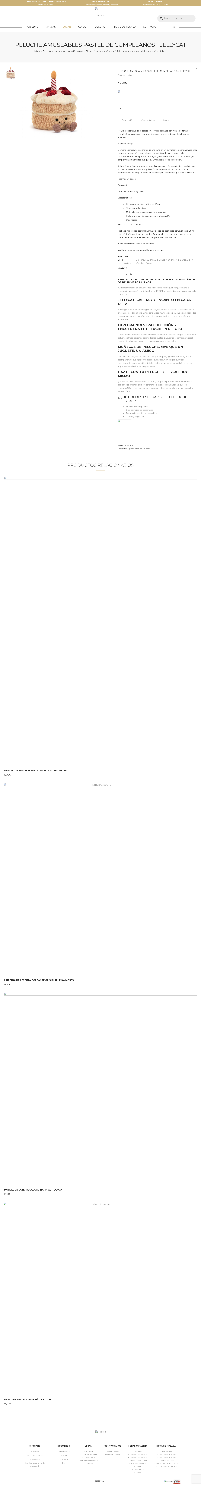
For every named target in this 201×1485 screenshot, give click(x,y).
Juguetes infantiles (105, 51)
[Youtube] (120, 1461)
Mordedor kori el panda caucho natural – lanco (36, 770)
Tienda (89, 51)
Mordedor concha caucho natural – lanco (33, 1189)
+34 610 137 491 (113, 1451)
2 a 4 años (160, 260)
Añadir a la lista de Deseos (120, 108)
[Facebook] (105, 1461)
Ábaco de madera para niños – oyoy (27, 1399)
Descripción (127, 120)
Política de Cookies (88, 1457)
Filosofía (63, 1455)
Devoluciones (35, 1459)
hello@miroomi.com (113, 1454)
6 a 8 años (181, 260)
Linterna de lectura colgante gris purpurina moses (39, 980)
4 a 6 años (170, 260)
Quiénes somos (64, 1451)
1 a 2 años (149, 260)
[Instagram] (109, 1461)
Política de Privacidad (88, 1454)
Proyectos (64, 1459)
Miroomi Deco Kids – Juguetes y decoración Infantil (58, 51)
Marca (166, 120)
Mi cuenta (35, 1451)
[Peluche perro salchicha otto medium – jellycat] (194, 67)
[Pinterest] (112, 1461)
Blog (63, 1463)
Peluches (146, 449)
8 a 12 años (146, 263)
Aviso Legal (88, 1451)
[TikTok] (116, 1461)
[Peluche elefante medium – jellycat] (196, 67)
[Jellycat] (124, 96)
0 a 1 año (140, 260)
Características (148, 120)
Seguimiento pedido (35, 1455)
